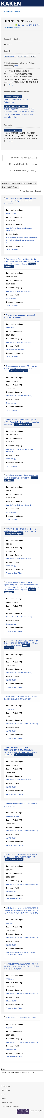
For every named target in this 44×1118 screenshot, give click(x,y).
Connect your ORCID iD (27, 25)
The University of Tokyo (14, 573)
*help (38, 25)
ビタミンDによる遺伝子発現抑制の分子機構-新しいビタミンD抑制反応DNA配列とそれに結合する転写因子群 (21, 643)
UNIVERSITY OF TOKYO (14, 794)
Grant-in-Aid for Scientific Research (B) (19, 617)
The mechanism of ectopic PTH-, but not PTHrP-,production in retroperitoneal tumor (20, 368)
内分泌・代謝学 (22, 99)
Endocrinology (9, 99)
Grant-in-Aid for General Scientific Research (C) (22, 724)
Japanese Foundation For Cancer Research (20, 952)
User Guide (5, 1090)
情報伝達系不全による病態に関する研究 (21, 1017)
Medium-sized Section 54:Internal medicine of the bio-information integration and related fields (20, 111)
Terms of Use (6, 1103)
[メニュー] (41, 3)
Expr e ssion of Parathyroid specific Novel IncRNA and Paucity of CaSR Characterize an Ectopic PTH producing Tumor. (21, 261)
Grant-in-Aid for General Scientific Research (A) (22, 1042)
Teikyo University (11, 250)
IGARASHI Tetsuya (12, 816)
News (3, 1098)
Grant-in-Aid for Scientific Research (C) (19, 291)
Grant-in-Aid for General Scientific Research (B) (22, 938)
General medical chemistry (15, 349)
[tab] (23, 158)
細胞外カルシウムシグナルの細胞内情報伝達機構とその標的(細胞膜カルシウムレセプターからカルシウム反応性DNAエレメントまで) (21, 910)
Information (5, 1086)
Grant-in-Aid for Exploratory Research (18, 505)
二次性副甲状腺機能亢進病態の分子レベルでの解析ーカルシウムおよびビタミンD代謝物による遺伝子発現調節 (21, 966)
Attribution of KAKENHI (10, 1107)
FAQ (3, 1094)
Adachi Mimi (10, 328)
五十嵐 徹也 (10, 709)
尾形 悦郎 (9, 923)
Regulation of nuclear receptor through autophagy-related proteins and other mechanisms (20, 200)
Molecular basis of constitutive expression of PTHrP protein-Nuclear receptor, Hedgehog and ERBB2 (21, 422)
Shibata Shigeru (11, 214)
